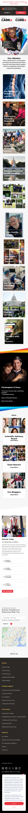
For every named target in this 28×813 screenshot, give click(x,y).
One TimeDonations (8, 576)
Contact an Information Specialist (11, 690)
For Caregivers (6, 697)
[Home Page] (11, 8)
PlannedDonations (8, 561)
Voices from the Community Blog (11, 740)
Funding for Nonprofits (8, 703)
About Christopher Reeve (9, 397)
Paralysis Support (7, 686)
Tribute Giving (6, 670)
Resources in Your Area (8, 700)
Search (5, 624)
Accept (14, 803)
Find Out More (9, 261)
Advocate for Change (7, 713)
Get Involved (6, 709)
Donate (21, 12)
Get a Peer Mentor (7, 693)
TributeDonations (8, 584)
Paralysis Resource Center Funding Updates (14, 716)
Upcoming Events (7, 723)
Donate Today (6, 667)
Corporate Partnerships (8, 677)
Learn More (8, 96)
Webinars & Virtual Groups (9, 727)
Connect (7, 12)
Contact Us (5, 750)
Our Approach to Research (9, 743)
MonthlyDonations (8, 569)
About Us (5, 732)
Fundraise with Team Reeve (9, 720)
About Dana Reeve (7, 401)
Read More (9, 235)
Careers (4, 746)
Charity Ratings (6, 680)
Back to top (14, 653)
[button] (11, 53)
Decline (14, 807)
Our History (5, 736)
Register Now (5, 46)
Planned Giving (6, 674)
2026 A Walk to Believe (5, 43)
